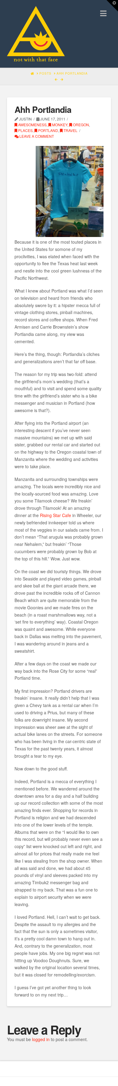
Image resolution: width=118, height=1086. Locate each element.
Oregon (80, 124)
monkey (59, 124)
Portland (47, 130)
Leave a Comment (36, 136)
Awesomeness (32, 124)
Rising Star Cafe (55, 515)
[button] (103, 13)
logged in (41, 1039)
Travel (70, 130)
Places (25, 130)
